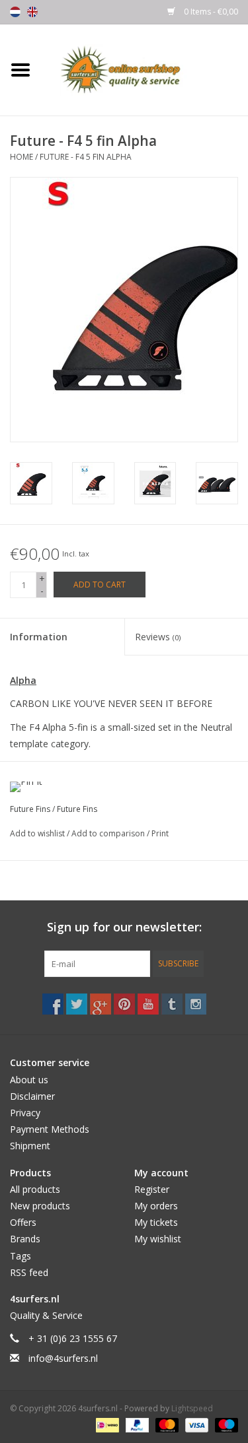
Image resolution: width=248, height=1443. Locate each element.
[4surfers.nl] (145, 69)
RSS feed (29, 1272)
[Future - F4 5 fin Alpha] (31, 483)
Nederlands (15, 12)
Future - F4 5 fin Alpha (86, 156)
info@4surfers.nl (63, 1358)
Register (151, 1189)
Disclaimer (32, 1096)
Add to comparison (109, 833)
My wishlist (157, 1238)
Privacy (25, 1112)
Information (38, 636)
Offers (23, 1222)
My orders (156, 1205)
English (32, 12)
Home (21, 156)
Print (160, 833)
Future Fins (30, 809)
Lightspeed (192, 1408)
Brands (25, 1238)
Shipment (30, 1145)
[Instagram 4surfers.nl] (195, 1004)
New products (40, 1205)
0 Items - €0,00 (210, 11)
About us (29, 1079)
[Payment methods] (105, 1424)
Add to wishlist (38, 833)
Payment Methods (49, 1129)
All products (35, 1189)
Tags (20, 1256)
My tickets (156, 1222)
